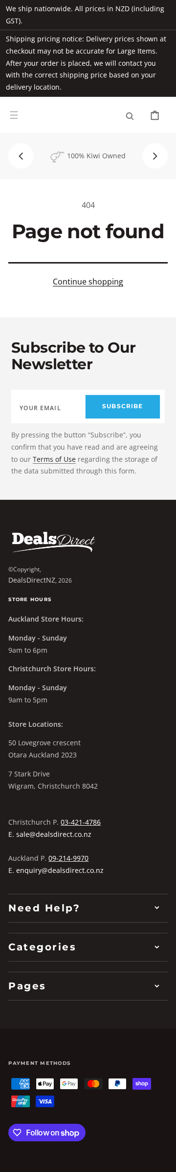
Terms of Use (54, 459)
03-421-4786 (81, 822)
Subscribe (122, 406)
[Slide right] (155, 156)
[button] (13, 114)
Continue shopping (88, 281)
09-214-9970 (68, 858)
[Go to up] (162, 1158)
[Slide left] (21, 156)
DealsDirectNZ (31, 580)
